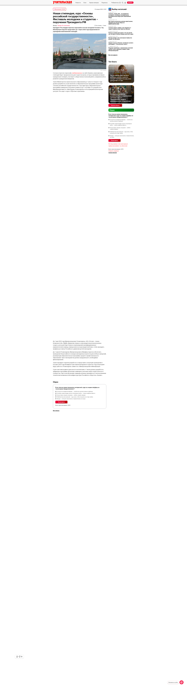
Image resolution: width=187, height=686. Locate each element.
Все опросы (56, 410)
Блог (85, 2)
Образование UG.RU (59, 9)
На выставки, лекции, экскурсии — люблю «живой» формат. (71, 395)
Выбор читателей (119, 9)
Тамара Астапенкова (63, 25)
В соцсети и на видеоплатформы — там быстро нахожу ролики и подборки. (75, 391)
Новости (78, 2)
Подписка (104, 2)
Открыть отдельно (113, 151)
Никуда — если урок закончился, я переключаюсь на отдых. (71, 398)
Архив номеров (94, 2)
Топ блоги (112, 62)
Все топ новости (112, 55)
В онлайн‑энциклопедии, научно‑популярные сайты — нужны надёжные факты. (76, 393)
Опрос (112, 110)
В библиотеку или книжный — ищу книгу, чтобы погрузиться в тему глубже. (75, 397)
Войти (130, 2)
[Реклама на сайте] (181, 682)
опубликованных (77, 73)
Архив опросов (112, 152)
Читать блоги (115, 105)
